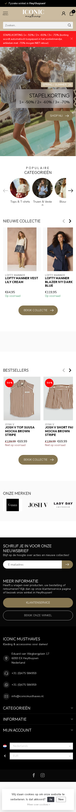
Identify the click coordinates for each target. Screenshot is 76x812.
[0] (71, 13)
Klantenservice (38, 603)
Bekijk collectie (35, 310)
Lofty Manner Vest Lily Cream (21, 280)
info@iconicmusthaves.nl (28, 696)
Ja (50, 799)
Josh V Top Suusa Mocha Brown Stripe (20, 431)
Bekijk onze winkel (38, 615)
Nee (61, 799)
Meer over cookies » (38, 804)
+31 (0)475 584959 (24, 673)
